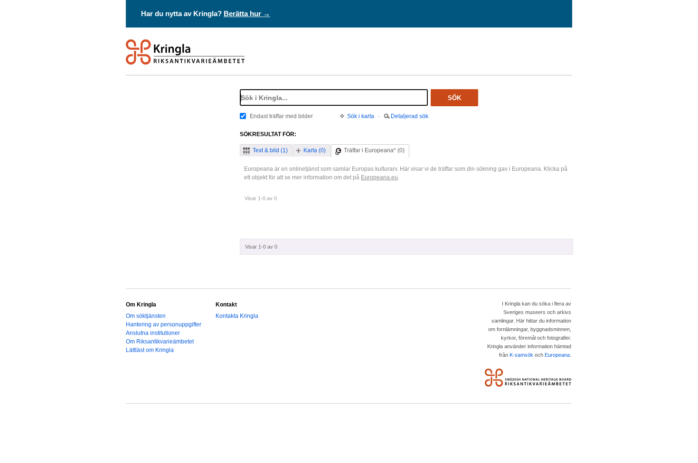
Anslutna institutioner (153, 333)
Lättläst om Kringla (150, 350)
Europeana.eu (379, 177)
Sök (454, 98)
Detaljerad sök (409, 116)
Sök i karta (360, 116)
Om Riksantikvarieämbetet (160, 341)
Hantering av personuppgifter (163, 324)
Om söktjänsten (146, 316)
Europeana (557, 355)
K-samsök (521, 355)
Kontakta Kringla (237, 316)
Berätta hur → (247, 13)
